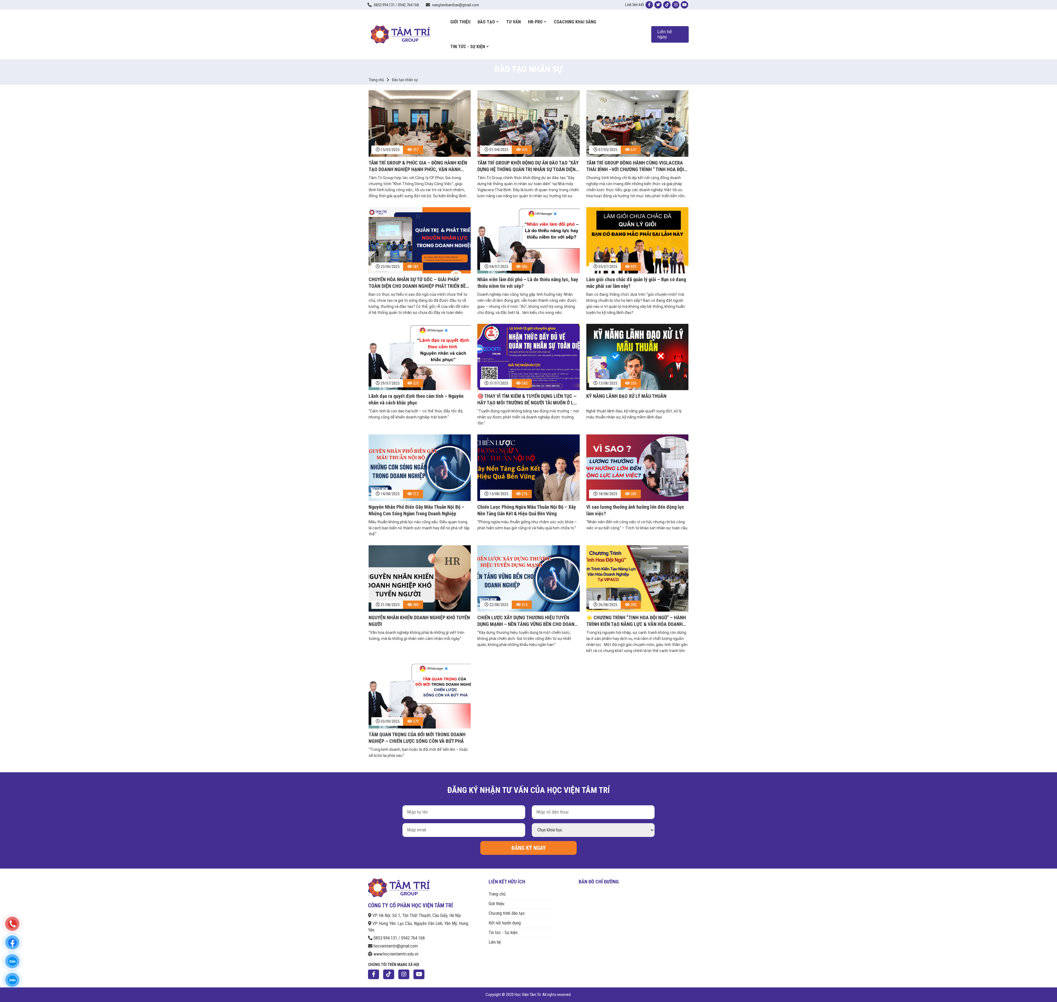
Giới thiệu (496, 903)
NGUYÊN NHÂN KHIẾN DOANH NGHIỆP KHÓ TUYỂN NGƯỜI (419, 621)
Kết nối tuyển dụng (505, 923)
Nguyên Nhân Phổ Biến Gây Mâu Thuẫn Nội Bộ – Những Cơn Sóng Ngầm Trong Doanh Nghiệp (416, 510)
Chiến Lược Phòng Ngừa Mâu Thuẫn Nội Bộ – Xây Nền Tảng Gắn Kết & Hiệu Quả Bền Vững (526, 510)
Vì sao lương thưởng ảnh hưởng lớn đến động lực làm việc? (635, 510)
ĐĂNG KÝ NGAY (528, 848)
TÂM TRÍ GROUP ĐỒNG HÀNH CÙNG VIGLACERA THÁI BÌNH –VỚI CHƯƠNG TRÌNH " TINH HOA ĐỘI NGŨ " (635, 166)
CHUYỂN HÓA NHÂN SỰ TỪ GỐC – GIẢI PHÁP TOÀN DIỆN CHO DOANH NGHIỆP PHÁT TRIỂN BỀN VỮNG (419, 283)
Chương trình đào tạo (507, 913)
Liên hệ (495, 942)
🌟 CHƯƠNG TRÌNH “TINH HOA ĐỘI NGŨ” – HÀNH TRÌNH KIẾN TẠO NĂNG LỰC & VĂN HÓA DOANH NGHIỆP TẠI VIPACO (636, 621)
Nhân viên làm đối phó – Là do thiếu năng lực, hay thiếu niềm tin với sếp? (527, 282)
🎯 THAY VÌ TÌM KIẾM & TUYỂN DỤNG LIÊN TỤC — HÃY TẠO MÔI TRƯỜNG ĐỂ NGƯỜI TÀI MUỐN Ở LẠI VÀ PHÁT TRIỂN (527, 400)
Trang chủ (376, 80)
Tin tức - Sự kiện (503, 932)
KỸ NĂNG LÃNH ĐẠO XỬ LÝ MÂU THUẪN (626, 396)
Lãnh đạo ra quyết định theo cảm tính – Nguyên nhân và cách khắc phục (416, 399)
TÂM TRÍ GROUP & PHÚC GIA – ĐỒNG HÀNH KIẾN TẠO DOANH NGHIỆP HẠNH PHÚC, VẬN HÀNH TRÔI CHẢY (418, 166)
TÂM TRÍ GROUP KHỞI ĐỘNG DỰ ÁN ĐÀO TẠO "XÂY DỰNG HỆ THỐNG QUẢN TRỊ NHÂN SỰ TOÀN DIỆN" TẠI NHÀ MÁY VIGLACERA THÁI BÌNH (528, 166)
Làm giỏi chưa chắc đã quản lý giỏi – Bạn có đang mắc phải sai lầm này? (636, 282)
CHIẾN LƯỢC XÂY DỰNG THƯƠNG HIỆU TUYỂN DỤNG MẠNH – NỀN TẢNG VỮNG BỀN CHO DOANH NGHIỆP (527, 621)
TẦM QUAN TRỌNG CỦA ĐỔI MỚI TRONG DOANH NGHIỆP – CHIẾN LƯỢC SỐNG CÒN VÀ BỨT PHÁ (417, 738)
